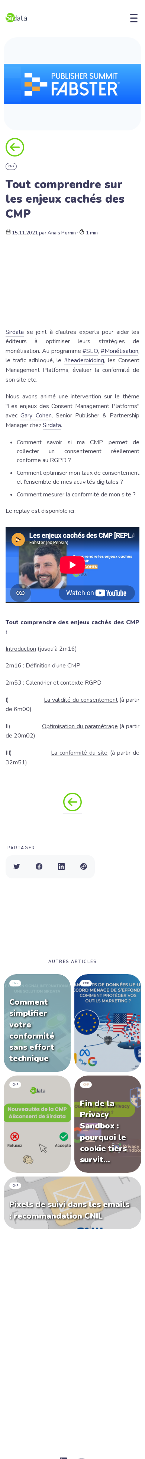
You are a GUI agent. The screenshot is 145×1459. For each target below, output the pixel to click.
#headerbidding (84, 360)
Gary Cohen (35, 415)
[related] (107, 1023)
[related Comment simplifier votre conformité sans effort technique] (37, 1023)
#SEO (90, 351)
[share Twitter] (17, 866)
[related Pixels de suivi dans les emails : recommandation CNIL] (72, 1203)
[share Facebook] (39, 866)
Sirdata (15, 332)
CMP (11, 166)
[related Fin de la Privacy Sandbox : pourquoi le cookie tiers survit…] (107, 1124)
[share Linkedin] (61, 866)
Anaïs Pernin (62, 233)
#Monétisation (119, 351)
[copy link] (83, 866)
